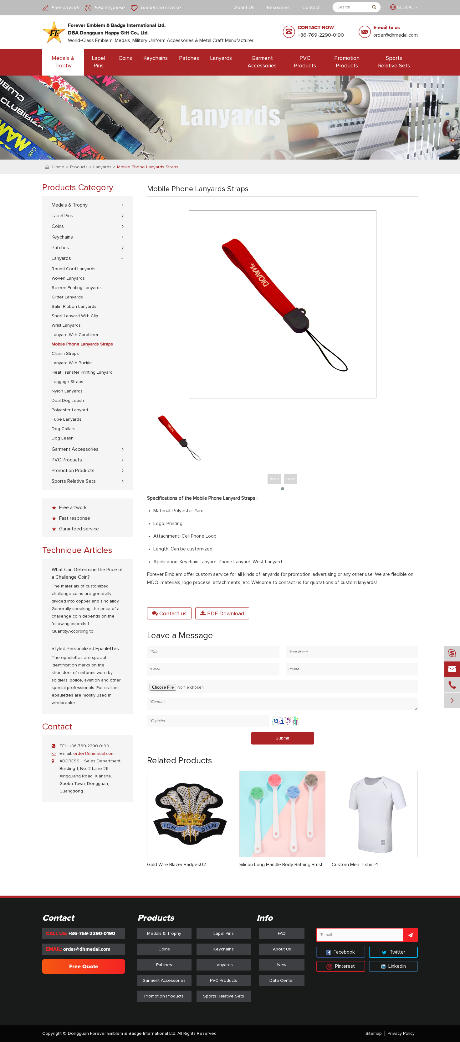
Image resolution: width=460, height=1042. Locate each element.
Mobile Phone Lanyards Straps (147, 167)
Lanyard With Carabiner (75, 335)
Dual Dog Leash (68, 400)
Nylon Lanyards (67, 391)
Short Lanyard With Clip (75, 316)
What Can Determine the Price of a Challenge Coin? (87, 573)
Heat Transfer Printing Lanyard (82, 372)
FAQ (282, 933)
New (281, 965)
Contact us (172, 614)
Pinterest (344, 966)
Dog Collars (63, 429)
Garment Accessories (262, 62)
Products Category (77, 187)
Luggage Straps (67, 382)
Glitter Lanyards (67, 297)
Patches (189, 58)
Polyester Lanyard (70, 410)
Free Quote (83, 966)
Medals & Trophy (63, 62)
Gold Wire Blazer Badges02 (176, 864)
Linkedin (396, 966)
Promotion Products (347, 62)
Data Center (281, 980)
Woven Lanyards (68, 278)
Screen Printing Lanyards (77, 288)
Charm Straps (65, 353)
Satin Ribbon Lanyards (74, 306)
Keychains (155, 58)
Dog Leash (63, 438)
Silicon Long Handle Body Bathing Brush (281, 864)
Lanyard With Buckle (72, 363)
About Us (244, 7)
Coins (125, 58)
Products (79, 167)
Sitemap (373, 1033)
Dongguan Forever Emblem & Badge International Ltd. (122, 1033)
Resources (278, 7)
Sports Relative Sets (394, 62)
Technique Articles (77, 550)
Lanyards (221, 58)
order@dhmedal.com (395, 35)
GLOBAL (405, 7)
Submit (282, 738)
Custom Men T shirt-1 (355, 864)
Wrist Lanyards (66, 325)
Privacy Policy (401, 1033)
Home (58, 167)
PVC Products (305, 62)
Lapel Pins (98, 62)
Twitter (396, 952)
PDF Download (225, 614)
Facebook (343, 952)
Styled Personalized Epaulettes (85, 648)
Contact (311, 7)
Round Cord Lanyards (73, 269)
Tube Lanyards (66, 419)
